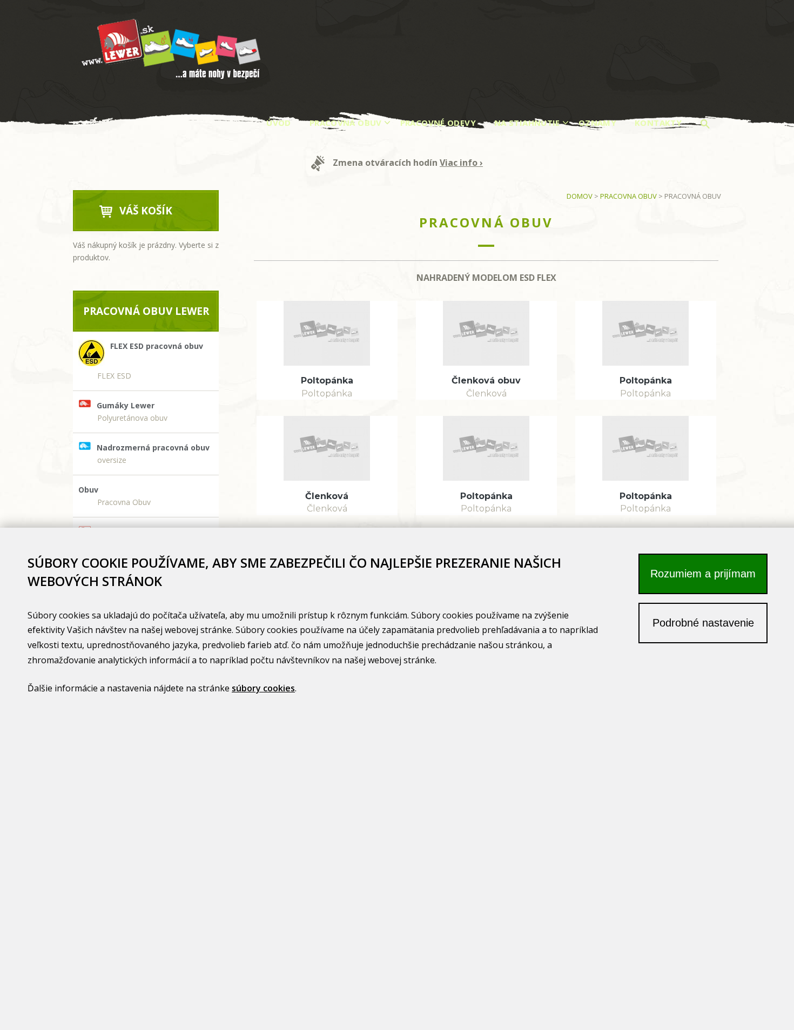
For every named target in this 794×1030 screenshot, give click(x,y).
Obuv (88, 489)
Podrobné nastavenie (703, 623)
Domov (580, 196)
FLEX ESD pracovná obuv (156, 346)
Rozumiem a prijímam (703, 574)
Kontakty (658, 122)
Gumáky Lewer (125, 405)
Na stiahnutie (527, 122)
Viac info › (461, 163)
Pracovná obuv (345, 122)
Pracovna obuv (628, 196)
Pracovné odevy (438, 122)
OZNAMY (597, 122)
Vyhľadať (707, 125)
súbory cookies (263, 688)
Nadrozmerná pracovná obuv (153, 447)
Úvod (278, 122)
